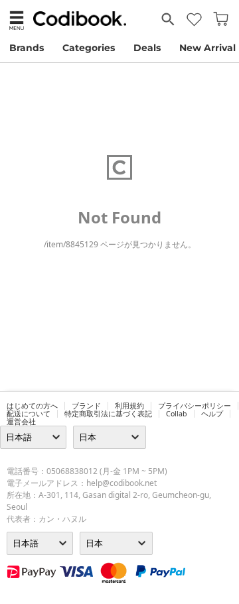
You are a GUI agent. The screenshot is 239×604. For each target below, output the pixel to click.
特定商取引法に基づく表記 (108, 413)
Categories (88, 48)
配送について (28, 413)
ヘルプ (212, 413)
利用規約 (129, 405)
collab (176, 413)
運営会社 (21, 421)
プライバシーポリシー (194, 405)
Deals (147, 48)
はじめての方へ (32, 405)
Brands (26, 48)
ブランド (86, 405)
